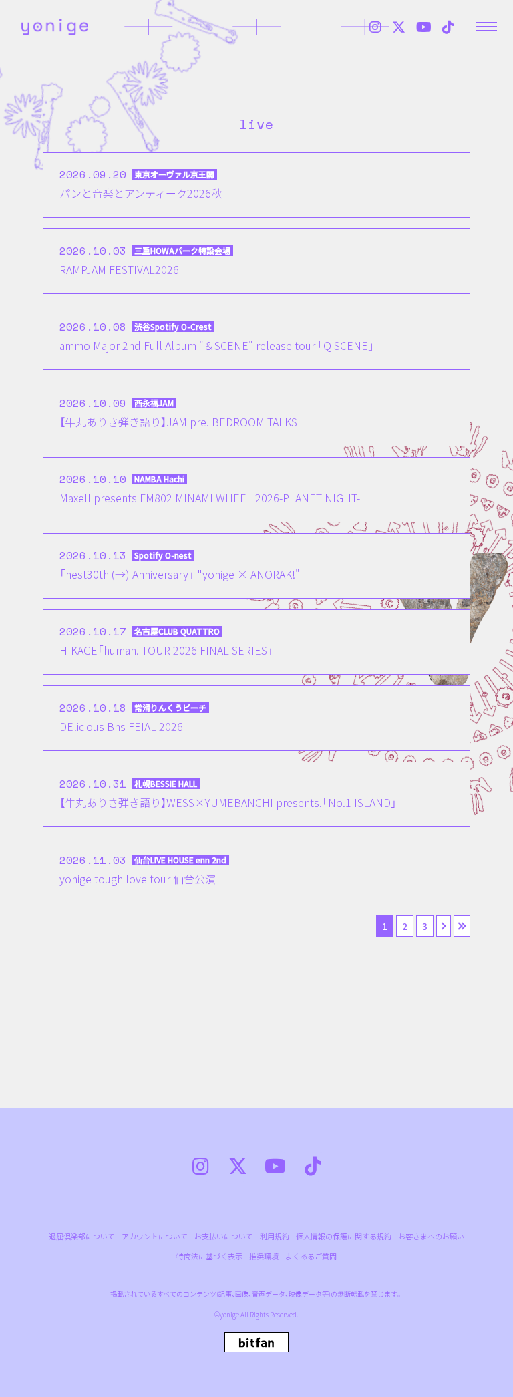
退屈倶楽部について (82, 1236)
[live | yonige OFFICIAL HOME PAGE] (54, 27)
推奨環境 (264, 1256)
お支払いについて (223, 1236)
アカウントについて (155, 1236)
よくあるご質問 (311, 1256)
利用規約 (274, 1236)
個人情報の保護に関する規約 (343, 1236)
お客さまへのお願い (431, 1236)
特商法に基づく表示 (209, 1256)
